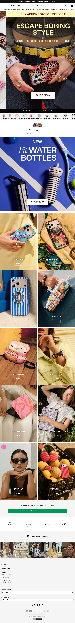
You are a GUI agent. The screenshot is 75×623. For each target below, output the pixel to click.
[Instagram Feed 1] (37, 550)
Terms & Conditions (34, 614)
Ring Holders (20, 9)
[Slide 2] (37, 60)
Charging (13, 9)
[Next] (72, 10)
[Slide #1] (40, 106)
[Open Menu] (2, 6)
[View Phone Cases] (4, 116)
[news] (64, 6)
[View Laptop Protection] (56, 116)
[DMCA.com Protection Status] (37, 619)
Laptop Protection (64, 9)
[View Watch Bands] (65, 116)
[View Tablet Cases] (39, 116)
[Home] (37, 5)
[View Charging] (10, 116)
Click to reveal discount (37, 511)
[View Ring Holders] (17, 116)
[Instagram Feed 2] (54, 550)
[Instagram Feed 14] (21, 550)
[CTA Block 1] (37, 174)
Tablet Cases (45, 9)
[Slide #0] (35, 106)
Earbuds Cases (37, 9)
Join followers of (39, 536)
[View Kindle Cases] (47, 116)
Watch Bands (65, 118)
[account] (68, 6)
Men (19, 5)
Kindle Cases (54, 9)
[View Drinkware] (24, 116)
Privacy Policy (42, 614)
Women (13, 5)
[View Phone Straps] (73, 116)
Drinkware (28, 9)
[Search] (6, 6)
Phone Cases (6, 9)
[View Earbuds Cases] (31, 116)
